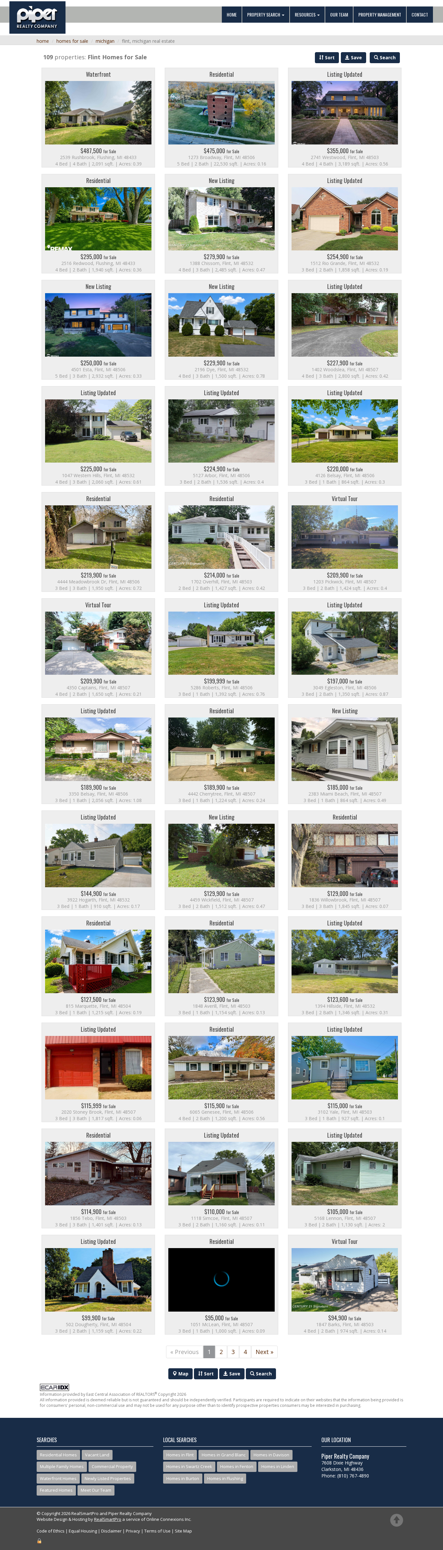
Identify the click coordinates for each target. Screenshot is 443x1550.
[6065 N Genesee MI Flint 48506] (221, 1072)
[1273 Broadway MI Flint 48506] (221, 117)
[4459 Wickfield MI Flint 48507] (221, 860)
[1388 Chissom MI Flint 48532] (221, 224)
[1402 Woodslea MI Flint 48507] (344, 330)
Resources (306, 14)
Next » (264, 1352)
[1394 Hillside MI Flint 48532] (344, 966)
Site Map (183, 1531)
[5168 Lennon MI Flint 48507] (344, 1178)
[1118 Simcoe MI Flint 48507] (221, 1178)
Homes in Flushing (225, 1478)
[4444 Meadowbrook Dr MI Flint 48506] (98, 542)
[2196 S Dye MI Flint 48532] (221, 330)
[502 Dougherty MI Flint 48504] (98, 1285)
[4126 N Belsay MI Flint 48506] (344, 436)
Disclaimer (111, 1531)
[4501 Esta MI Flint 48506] (98, 330)
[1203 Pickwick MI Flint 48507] (344, 542)
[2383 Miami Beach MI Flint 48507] (344, 754)
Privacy (133, 1531)
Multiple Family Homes (62, 1466)
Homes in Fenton (236, 1466)
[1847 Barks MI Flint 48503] (344, 1285)
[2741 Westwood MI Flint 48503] (344, 117)
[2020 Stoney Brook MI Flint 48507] (98, 1072)
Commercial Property (112, 1466)
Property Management (379, 14)
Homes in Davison (271, 1455)
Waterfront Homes (58, 1478)
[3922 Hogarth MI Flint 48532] (98, 860)
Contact (420, 14)
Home (232, 14)
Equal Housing (83, 1531)
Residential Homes (58, 1455)
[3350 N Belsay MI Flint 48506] (98, 754)
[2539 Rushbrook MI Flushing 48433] (98, 117)
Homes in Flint (180, 1455)
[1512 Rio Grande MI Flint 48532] (344, 224)
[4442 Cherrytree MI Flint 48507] (221, 754)
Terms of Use (157, 1531)
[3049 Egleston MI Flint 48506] (344, 648)
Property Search (264, 14)
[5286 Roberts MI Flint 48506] (221, 648)
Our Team (339, 14)
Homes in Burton (182, 1478)
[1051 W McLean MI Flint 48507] (221, 1285)
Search (263, 1374)
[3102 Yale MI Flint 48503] (344, 1072)
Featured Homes (56, 1490)
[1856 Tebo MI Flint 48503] (98, 1178)
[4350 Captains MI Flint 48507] (98, 648)
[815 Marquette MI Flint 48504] (98, 966)
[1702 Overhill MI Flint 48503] (221, 542)
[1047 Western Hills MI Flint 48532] (98, 436)
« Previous (184, 1352)
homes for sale (72, 41)
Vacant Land (97, 1455)
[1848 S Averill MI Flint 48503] (221, 966)
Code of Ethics (51, 1531)
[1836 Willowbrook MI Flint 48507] (344, 860)
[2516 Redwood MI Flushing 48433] (98, 224)
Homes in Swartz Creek (189, 1466)
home (43, 41)
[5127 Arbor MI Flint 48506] (221, 436)
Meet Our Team (96, 1490)
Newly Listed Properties (108, 1478)
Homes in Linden (277, 1466)
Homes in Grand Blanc (223, 1455)
